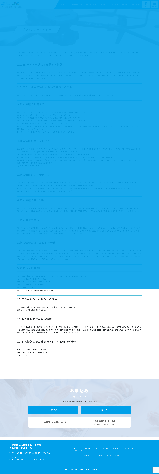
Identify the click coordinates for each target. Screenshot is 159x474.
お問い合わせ (87, 455)
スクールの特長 (103, 448)
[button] (53, 410)
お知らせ (76, 455)
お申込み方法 (78, 450)
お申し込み (99, 455)
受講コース (77, 448)
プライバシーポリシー (114, 455)
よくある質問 (126, 448)
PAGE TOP (155, 458)
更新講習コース (90, 448)
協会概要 (115, 448)
